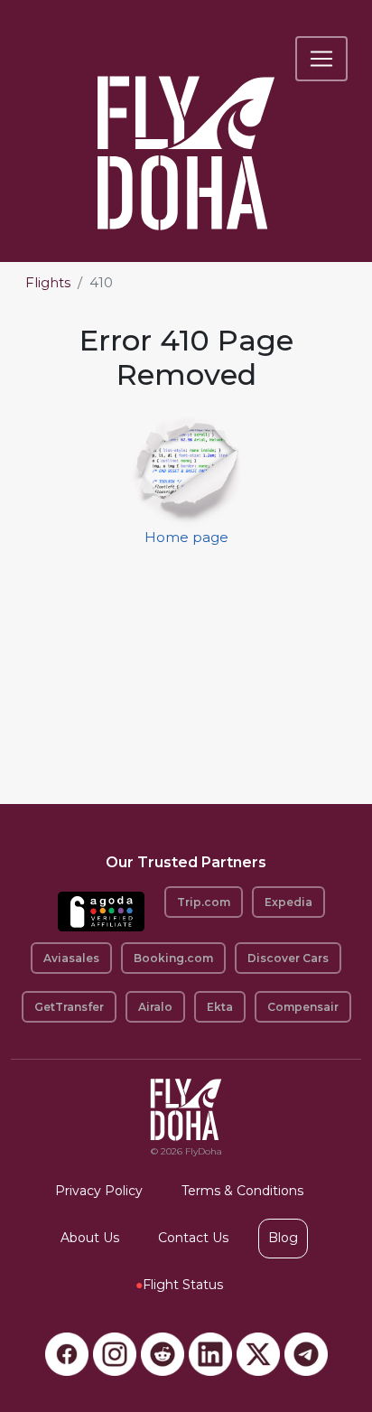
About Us (89, 1238)
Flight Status (179, 1284)
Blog (283, 1238)
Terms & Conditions (242, 1191)
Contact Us (193, 1238)
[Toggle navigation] (321, 58)
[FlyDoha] (186, 129)
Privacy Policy (99, 1191)
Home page (186, 537)
